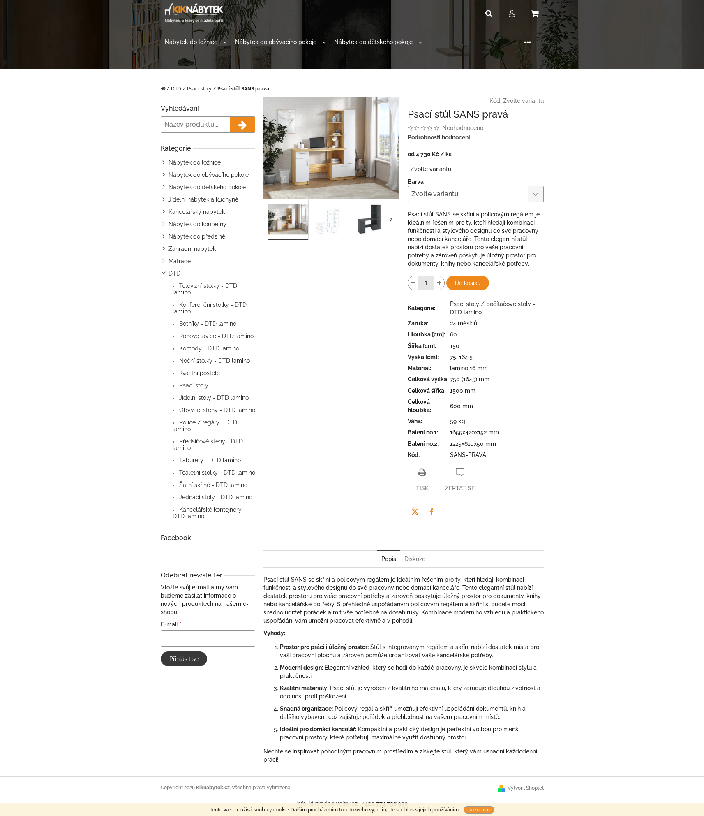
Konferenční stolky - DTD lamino (210, 308)
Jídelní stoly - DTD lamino (213, 397)
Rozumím (479, 810)
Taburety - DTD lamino (209, 460)
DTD (174, 273)
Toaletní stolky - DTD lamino (216, 472)
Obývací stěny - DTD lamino (216, 410)
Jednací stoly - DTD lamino (215, 497)
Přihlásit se (184, 659)
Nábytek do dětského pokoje (207, 187)
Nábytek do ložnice (194, 162)
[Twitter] (415, 511)
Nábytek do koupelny (197, 224)
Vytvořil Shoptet (526, 788)
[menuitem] (196, 42)
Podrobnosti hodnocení (439, 137)
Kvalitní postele (199, 373)
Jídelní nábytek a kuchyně (203, 199)
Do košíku (467, 283)
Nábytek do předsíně (196, 236)
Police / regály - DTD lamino (205, 425)
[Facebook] (431, 511)
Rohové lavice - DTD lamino (216, 336)
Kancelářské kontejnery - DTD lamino (209, 512)
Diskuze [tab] (414, 559)
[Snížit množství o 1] (413, 283)
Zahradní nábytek (192, 249)
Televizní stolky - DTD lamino (205, 289)
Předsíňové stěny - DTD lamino (208, 444)
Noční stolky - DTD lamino (214, 360)
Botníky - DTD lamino (207, 323)
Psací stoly (193, 385)
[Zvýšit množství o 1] (439, 283)
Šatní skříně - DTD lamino (212, 485)
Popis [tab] (388, 559)
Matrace (179, 261)
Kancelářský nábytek (196, 212)
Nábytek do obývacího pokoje (208, 175)
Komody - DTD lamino (208, 348)
